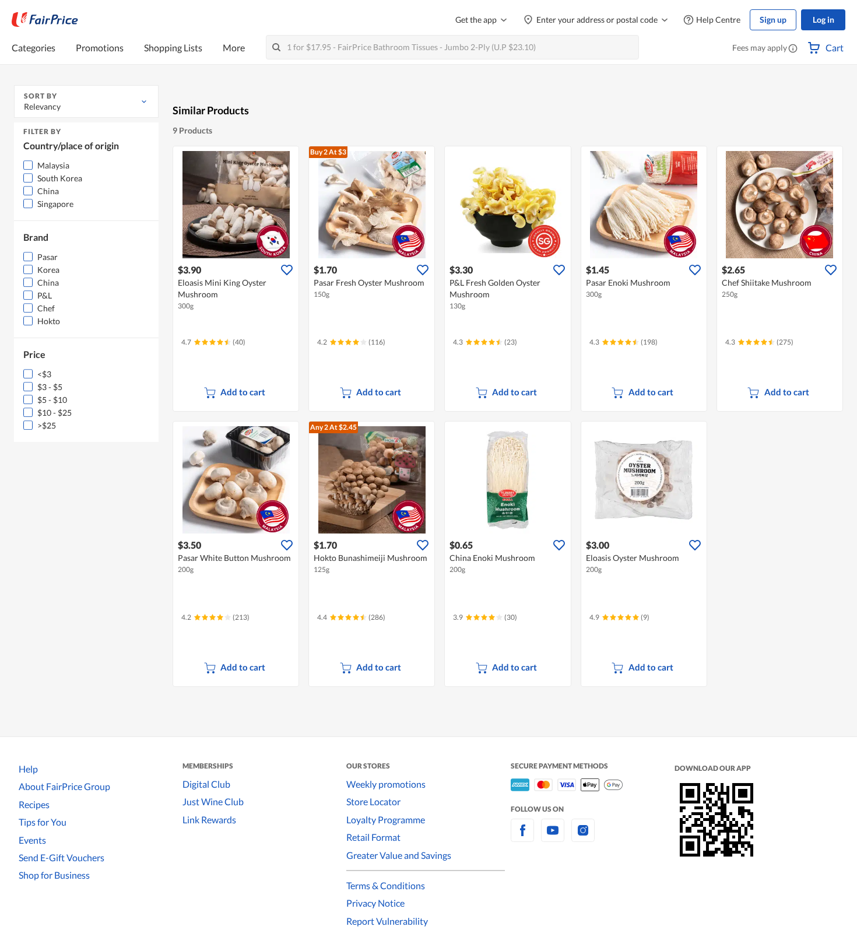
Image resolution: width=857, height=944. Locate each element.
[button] (793, 49)
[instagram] (583, 837)
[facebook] (522, 837)
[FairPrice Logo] (45, 19)
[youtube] (552, 837)
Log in (823, 19)
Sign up (773, 19)
